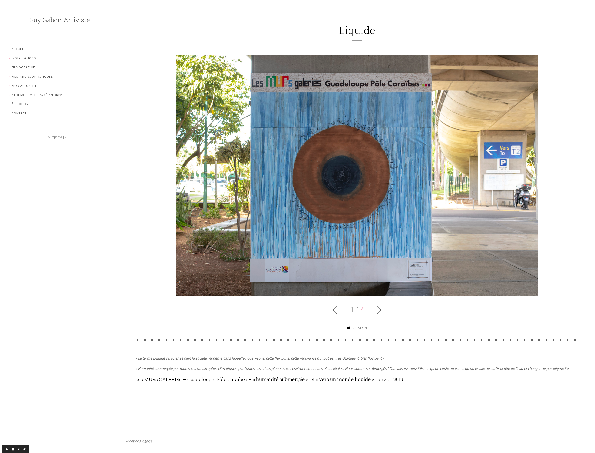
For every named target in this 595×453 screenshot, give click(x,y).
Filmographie (23, 67)
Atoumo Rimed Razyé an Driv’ (37, 95)
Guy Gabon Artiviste (59, 20)
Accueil (18, 49)
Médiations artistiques (32, 76)
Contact (19, 113)
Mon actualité (24, 85)
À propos (20, 104)
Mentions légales (139, 441)
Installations (24, 58)
